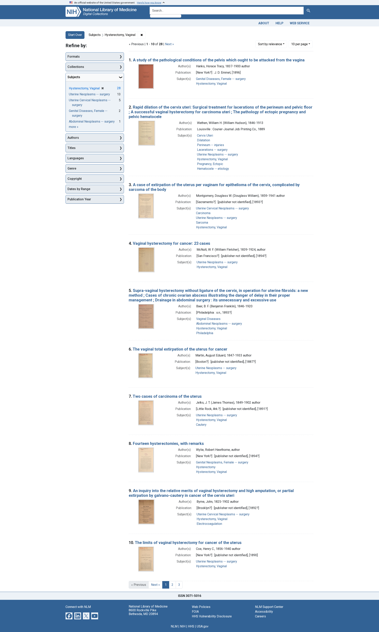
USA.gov (202, 626)
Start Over (75, 35)
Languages (76, 158)
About (263, 23)
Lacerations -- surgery (212, 150)
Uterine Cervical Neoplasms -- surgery (222, 208)
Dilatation (203, 140)
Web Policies (201, 607)
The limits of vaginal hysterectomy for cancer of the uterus (188, 542)
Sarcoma (202, 222)
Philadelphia (204, 333)
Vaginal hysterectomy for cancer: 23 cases (171, 243)
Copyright (75, 179)
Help (279, 23)
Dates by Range (79, 189)
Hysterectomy (206, 467)
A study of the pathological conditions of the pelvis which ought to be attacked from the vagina (219, 60)
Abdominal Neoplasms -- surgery (219, 323)
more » (73, 127)
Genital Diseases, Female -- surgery (221, 79)
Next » (169, 44)
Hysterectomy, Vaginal (211, 83)
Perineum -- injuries (210, 145)
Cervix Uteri (205, 135)
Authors (73, 138)
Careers (260, 616)
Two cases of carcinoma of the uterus (167, 396)
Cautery (201, 425)
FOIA (195, 611)
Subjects (74, 77)
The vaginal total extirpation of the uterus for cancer (180, 349)
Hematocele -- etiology (213, 169)
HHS (191, 626)
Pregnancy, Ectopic (210, 164)
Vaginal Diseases (208, 319)
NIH (182, 626)
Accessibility (264, 611)
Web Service (300, 23)
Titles (72, 148)
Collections (76, 67)
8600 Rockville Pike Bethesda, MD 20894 (143, 612)
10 (299, 44)
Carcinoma (203, 213)
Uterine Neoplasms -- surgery (217, 154)
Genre (72, 168)
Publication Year (79, 199)
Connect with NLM (78, 607)
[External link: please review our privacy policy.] (69, 615)
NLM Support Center (269, 607)
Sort (270, 44)
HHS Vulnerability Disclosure (212, 616)
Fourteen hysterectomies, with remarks (168, 443)
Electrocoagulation (209, 524)
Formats (74, 56)
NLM (174, 626)
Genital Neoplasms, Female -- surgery (222, 462)
